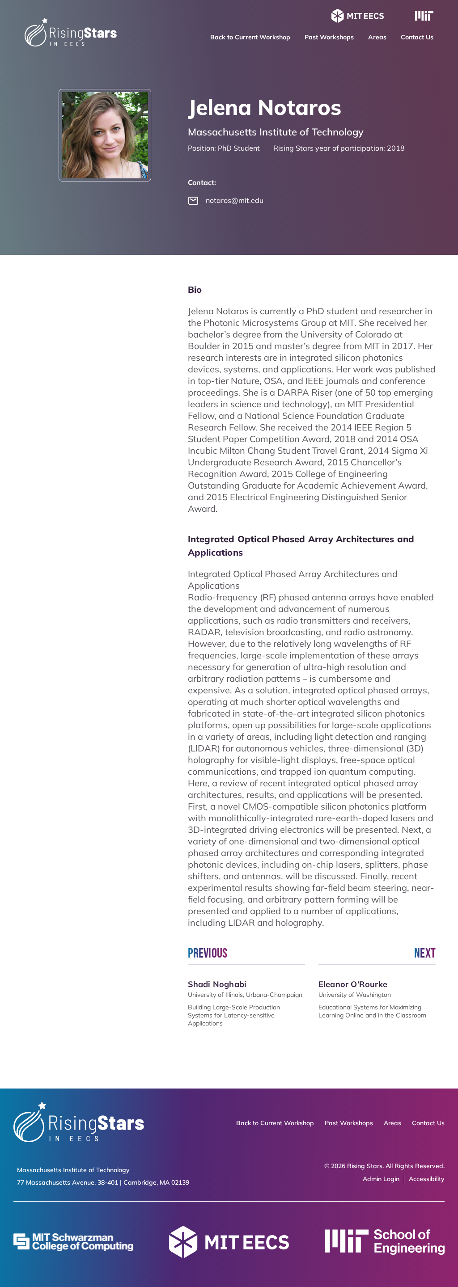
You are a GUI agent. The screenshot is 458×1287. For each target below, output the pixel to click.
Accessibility (427, 1179)
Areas (377, 37)
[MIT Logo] (424, 17)
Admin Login (381, 1179)
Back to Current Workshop (250, 37)
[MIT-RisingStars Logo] (71, 43)
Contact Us (417, 37)
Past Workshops (329, 37)
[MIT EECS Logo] (357, 17)
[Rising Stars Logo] (78, 1123)
